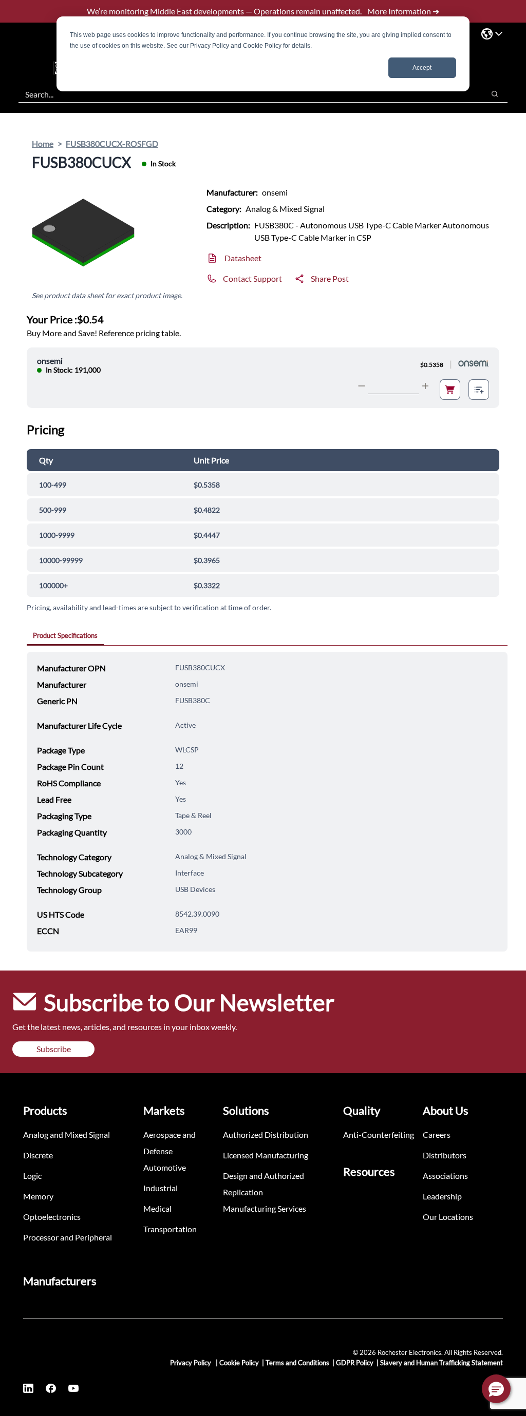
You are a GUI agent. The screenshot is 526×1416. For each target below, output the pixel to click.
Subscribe (53, 1049)
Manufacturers (60, 1281)
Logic (32, 1175)
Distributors (444, 1155)
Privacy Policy (191, 1363)
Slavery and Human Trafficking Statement (441, 1363)
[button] (496, 1388)
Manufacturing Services (264, 1208)
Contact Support (252, 278)
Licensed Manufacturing (265, 1155)
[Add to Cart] (450, 389)
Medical (157, 1208)
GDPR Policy (354, 1363)
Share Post (330, 278)
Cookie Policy (239, 1363)
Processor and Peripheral (67, 1237)
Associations (445, 1175)
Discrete (38, 1155)
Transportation (170, 1229)
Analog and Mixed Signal (66, 1134)
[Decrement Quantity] (361, 386)
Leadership (442, 1196)
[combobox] (246, 94)
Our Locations (448, 1216)
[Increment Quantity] (425, 386)
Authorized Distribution (265, 1134)
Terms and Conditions (297, 1363)
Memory (38, 1196)
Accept (421, 67)
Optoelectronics (52, 1216)
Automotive (164, 1167)
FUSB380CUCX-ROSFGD (112, 143)
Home (42, 143)
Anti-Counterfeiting (378, 1134)
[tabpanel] (267, 802)
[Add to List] (478, 389)
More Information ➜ (403, 11)
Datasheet (242, 258)
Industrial (160, 1188)
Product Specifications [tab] (65, 635)
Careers (436, 1134)
